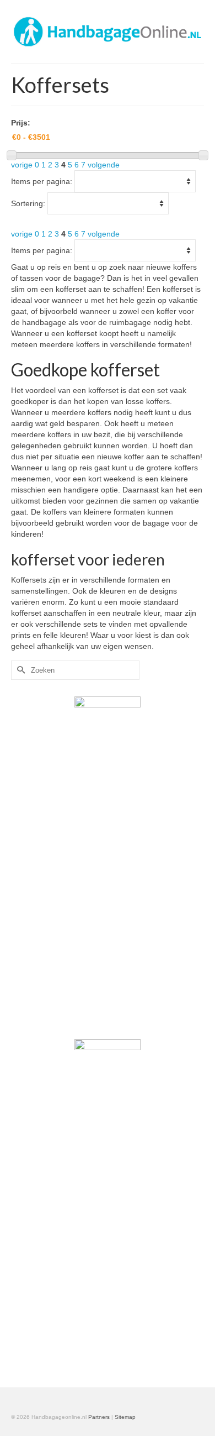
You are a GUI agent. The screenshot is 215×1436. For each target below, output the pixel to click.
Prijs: (20, 122)
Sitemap (125, 1417)
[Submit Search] (19, 670)
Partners (99, 1417)
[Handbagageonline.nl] (107, 31)
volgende (104, 164)
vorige (22, 164)
